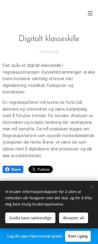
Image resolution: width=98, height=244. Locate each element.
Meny (90, 13)
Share (16, 169)
